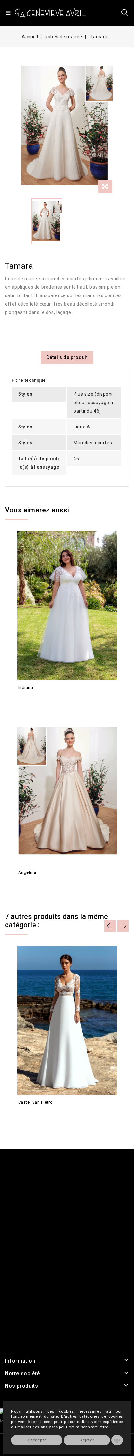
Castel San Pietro (35, 1102)
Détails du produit (67, 357)
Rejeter (87, 1440)
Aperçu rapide (24, 699)
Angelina (27, 872)
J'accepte (37, 1440)
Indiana (25, 687)
